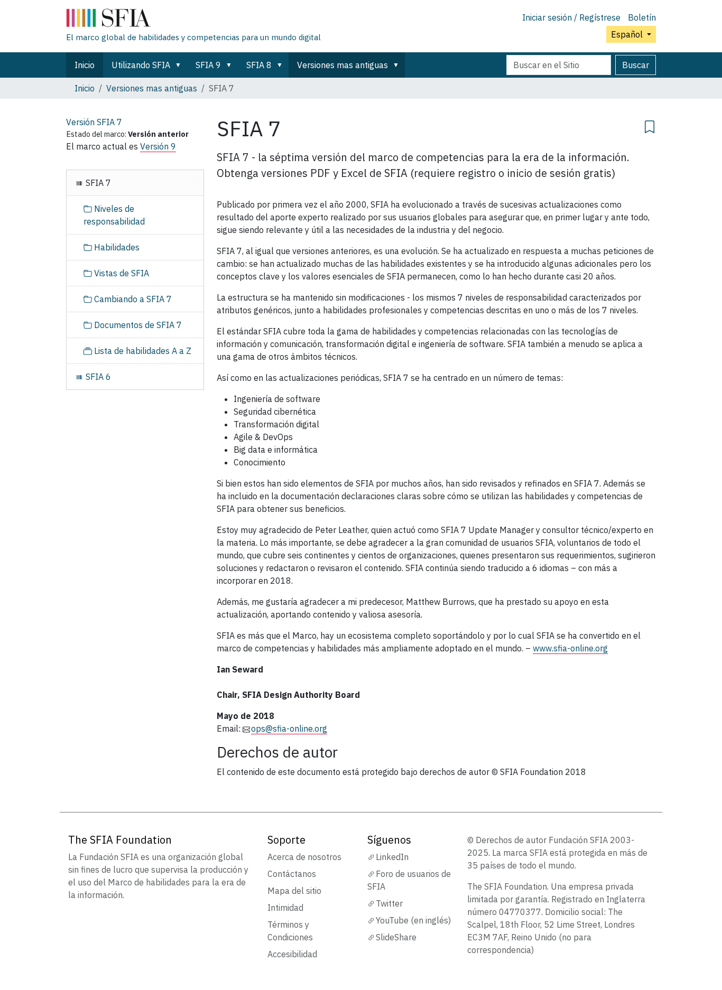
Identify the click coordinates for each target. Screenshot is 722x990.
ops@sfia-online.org (289, 728)
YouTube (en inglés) (413, 920)
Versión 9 (158, 146)
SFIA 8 (259, 65)
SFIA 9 (208, 65)
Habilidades (116, 247)
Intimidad (285, 907)
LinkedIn (392, 857)
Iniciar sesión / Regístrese (571, 17)
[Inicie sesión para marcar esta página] (649, 125)
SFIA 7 (97, 183)
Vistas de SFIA (120, 273)
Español (628, 34)
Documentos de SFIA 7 (137, 325)
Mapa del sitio (294, 890)
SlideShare (396, 937)
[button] (180, 65)
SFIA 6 (97, 376)
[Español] (193, 20)
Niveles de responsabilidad (114, 215)
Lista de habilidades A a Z (141, 350)
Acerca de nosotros (304, 857)
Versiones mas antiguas (342, 65)
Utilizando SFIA (141, 65)
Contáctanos (291, 873)
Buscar (635, 65)
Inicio (85, 65)
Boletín (642, 17)
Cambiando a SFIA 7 (132, 299)
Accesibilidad (292, 954)
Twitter (389, 903)
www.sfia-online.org (570, 648)
